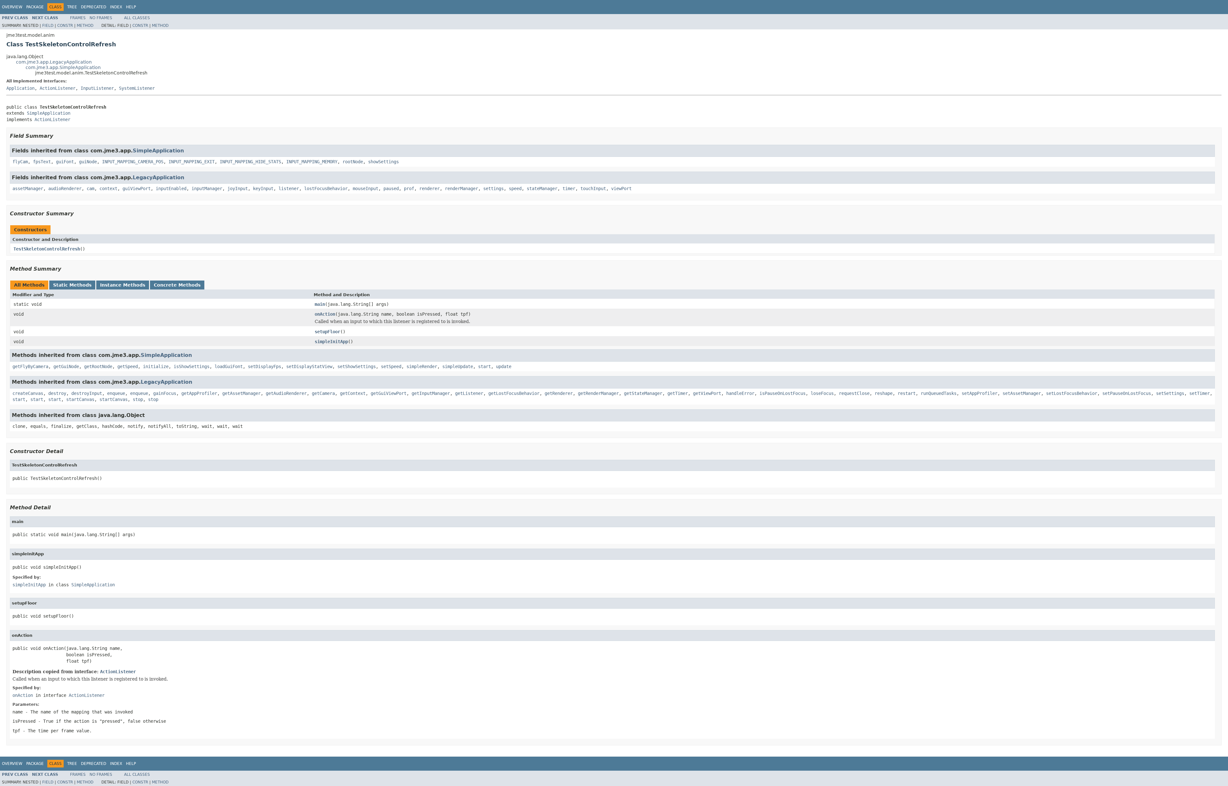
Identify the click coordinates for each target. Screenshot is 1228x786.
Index (116, 7)
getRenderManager (598, 393)
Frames (78, 18)
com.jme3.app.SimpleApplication (63, 67)
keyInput (263, 188)
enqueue (116, 393)
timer (569, 188)
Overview (12, 7)
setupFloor (327, 331)
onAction (325, 314)
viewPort (621, 188)
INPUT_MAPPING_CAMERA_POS (132, 161)
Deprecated (93, 7)
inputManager (207, 188)
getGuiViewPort (388, 393)
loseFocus (822, 393)
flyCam (20, 161)
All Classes (137, 18)
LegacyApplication (158, 177)
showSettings (383, 161)
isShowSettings (191, 366)
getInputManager (431, 393)
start (484, 366)
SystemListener (137, 88)
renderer (429, 188)
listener (289, 188)
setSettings (1170, 393)
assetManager (27, 188)
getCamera (323, 393)
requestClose (854, 393)
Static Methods (72, 285)
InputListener (97, 88)
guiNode (88, 161)
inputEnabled (171, 188)
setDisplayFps (264, 366)
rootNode (352, 161)
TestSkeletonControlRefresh (46, 248)
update (503, 366)
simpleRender (421, 366)
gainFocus (164, 393)
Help (131, 7)
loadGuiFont (229, 366)
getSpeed (127, 366)
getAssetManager (241, 393)
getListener (469, 393)
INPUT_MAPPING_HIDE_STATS (250, 161)
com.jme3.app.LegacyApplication (54, 62)
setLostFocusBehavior (1071, 393)
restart (907, 393)
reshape (884, 393)
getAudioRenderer (286, 393)
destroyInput (86, 393)
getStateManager (643, 393)
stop (138, 399)
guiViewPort (136, 188)
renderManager (461, 188)
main (320, 304)
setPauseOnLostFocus (1126, 393)
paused (391, 188)
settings (493, 188)
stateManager (542, 188)
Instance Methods (122, 285)
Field (47, 25)
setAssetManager (1022, 393)
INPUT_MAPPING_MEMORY (311, 161)
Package (35, 7)
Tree (72, 7)
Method (85, 25)
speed (515, 188)
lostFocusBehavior (326, 188)
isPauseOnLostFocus (783, 393)
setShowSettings (356, 366)
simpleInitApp (331, 341)
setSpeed (391, 366)
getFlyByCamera (30, 366)
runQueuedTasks (938, 393)
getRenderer (559, 393)
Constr (65, 25)
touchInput (593, 188)
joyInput (237, 188)
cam (90, 188)
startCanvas (80, 399)
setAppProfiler (979, 393)
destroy (57, 393)
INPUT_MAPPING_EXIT (192, 161)
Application (20, 88)
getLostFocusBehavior (513, 393)
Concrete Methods (177, 285)
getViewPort (707, 393)
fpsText (42, 161)
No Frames (101, 18)
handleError (740, 393)
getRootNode (98, 366)
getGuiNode (66, 366)
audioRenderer (65, 188)
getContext (353, 393)
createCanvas (27, 393)
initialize (156, 366)
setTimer (1199, 393)
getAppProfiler (199, 393)
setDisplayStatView (309, 366)
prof (409, 188)
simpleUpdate (457, 366)
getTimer (677, 393)
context (108, 188)
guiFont (65, 161)
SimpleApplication (48, 113)
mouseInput (365, 188)
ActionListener (57, 88)
